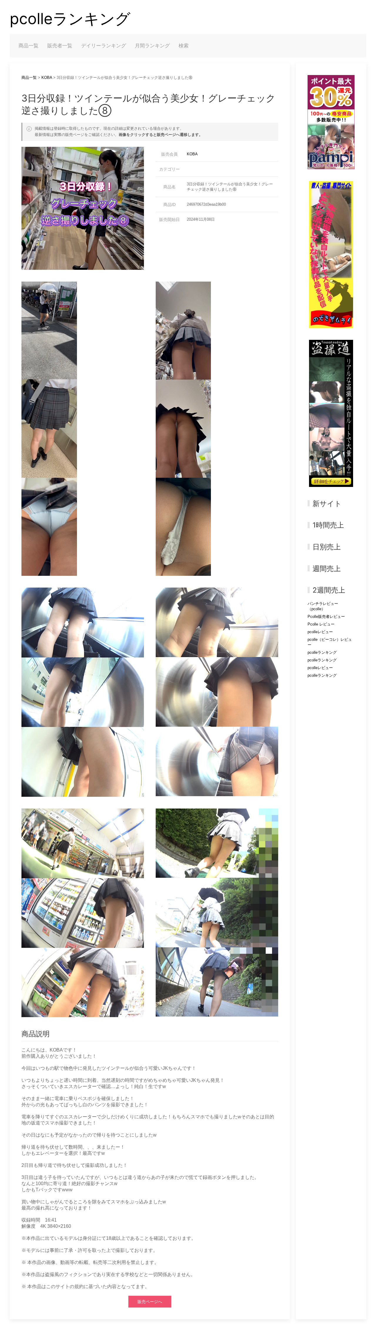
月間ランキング (152, 46)
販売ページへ (149, 1301)
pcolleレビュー (320, 632)
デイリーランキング (103, 46)
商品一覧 (28, 46)
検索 (184, 46)
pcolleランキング (70, 18)
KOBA (46, 77)
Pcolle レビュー (321, 624)
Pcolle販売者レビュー (326, 616)
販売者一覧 (59, 46)
